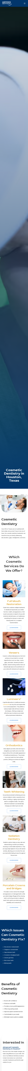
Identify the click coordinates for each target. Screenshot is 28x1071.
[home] (6, 3)
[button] (24, 3)
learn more (14, 627)
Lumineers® (6, 704)
